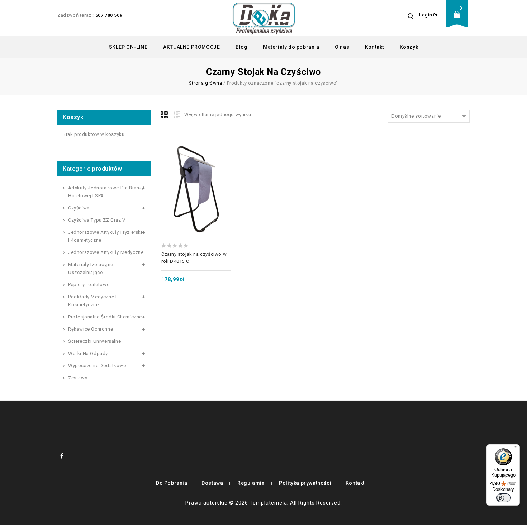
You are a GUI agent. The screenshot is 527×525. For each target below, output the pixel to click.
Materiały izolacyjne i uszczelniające (92, 268)
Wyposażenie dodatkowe (97, 365)
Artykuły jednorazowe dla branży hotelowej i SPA (106, 191)
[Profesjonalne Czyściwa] (264, 18)
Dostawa (212, 483)
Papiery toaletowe (88, 284)
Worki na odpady (88, 353)
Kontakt (374, 47)
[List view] (176, 114)
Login (426, 15)
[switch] (503, 497)
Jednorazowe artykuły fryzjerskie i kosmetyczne (106, 236)
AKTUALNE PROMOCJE (191, 47)
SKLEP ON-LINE (128, 47)
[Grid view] (165, 114)
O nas (342, 47)
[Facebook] (62, 455)
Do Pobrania (171, 483)
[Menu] (515, 448)
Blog (241, 47)
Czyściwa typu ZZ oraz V (96, 220)
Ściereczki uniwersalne (94, 341)
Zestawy (77, 377)
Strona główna (205, 83)
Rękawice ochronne (90, 329)
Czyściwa (79, 208)
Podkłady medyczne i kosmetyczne (92, 300)
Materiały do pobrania (291, 47)
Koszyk (409, 47)
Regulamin (251, 483)
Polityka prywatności (305, 483)
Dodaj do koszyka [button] (196, 175)
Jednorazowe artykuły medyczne (105, 252)
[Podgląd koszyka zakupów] (459, 20)
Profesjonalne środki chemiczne (105, 317)
